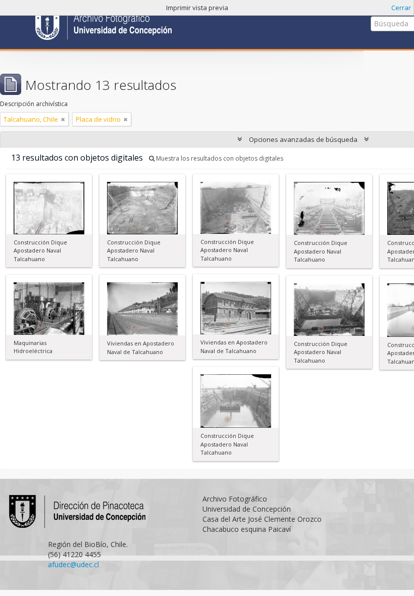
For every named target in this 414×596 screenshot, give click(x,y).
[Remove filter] (63, 119)
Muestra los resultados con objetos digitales (218, 158)
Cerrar (401, 7)
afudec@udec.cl (73, 564)
